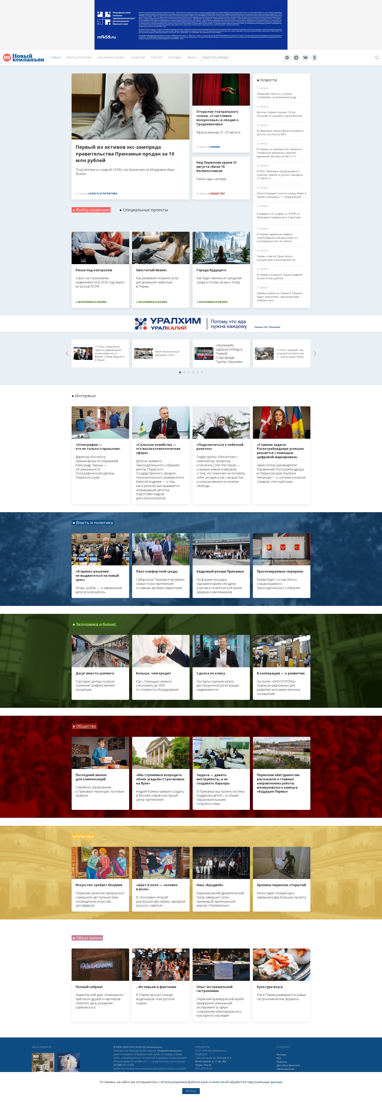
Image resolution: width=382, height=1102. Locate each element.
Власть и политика (79, 57)
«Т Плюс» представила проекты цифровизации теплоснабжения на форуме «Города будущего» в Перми (110, 353)
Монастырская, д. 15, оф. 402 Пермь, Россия (210, 1063)
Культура (156, 57)
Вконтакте (294, 1065)
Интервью (174, 57)
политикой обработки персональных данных (246, 1082)
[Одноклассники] (314, 57)
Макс (285, 1065)
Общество (138, 57)
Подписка (282, 1061)
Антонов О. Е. (224, 1058)
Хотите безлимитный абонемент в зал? (167, 353)
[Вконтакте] (305, 57)
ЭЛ (123, 1065)
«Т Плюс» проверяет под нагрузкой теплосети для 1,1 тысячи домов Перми (290, 353)
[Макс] (296, 57)
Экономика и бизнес (111, 57)
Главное (55, 57)
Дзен (279, 1065)
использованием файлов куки (184, 1082)
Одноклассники (285, 1069)
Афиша (191, 57)
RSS (279, 1058)
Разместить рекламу (215, 57)
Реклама (281, 1054)
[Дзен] (287, 57)
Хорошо (191, 1091)
